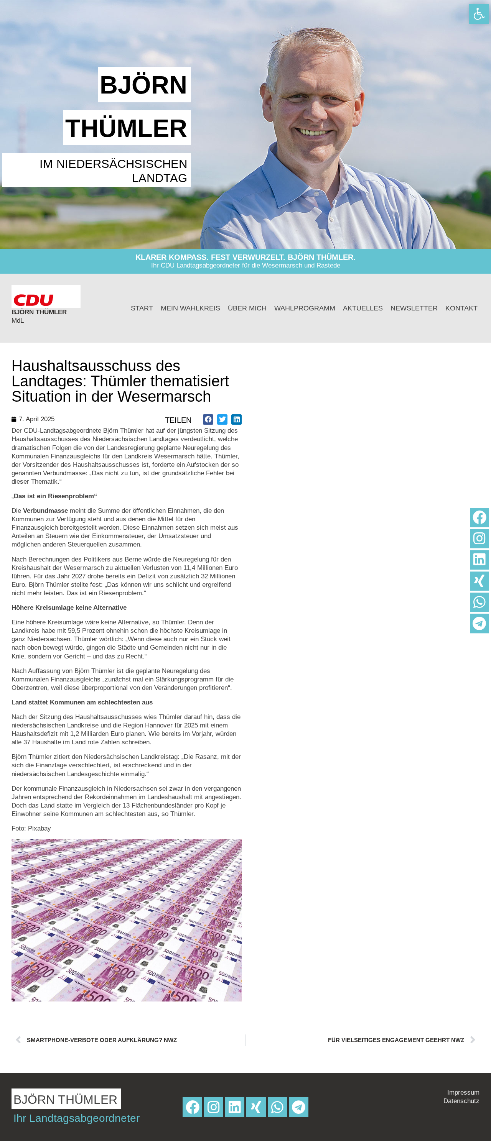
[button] (208, 419)
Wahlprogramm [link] (304, 308)
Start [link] (142, 308)
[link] (479, 14)
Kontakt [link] (461, 308)
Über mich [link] (247, 308)
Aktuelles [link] (363, 308)
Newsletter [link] (414, 308)
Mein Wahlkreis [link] (190, 308)
